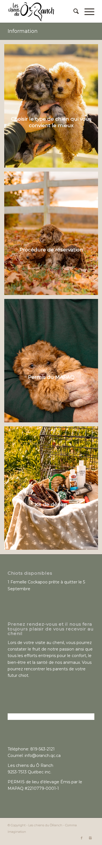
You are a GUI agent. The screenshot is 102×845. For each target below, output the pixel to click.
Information (23, 31)
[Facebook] (81, 838)
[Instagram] (90, 838)
